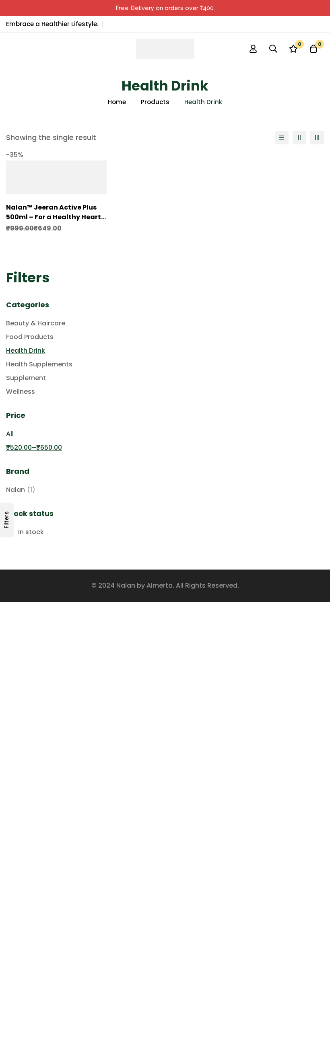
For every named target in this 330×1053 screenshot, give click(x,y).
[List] (282, 137)
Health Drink (25, 350)
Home (117, 102)
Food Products (30, 336)
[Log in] (253, 48)
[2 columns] (299, 137)
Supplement (26, 378)
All (10, 433)
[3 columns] (317, 137)
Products (155, 102)
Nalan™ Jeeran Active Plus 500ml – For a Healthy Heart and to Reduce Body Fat (53, 217)
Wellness (20, 391)
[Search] (273, 48)
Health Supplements (39, 364)
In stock (31, 532)
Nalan (20, 489)
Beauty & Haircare (35, 323)
